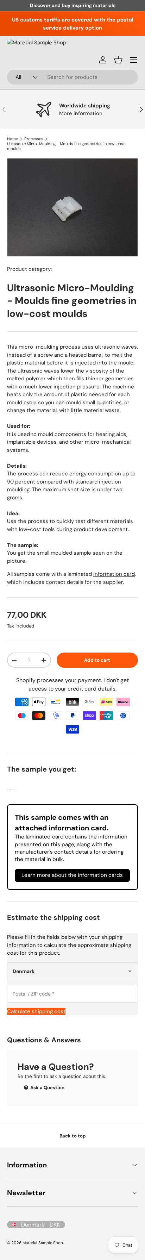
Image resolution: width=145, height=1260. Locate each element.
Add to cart (97, 660)
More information (80, 113)
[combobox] (72, 77)
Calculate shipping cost (36, 1011)
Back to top (72, 1136)
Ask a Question (46, 1088)
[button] (118, 60)
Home (12, 138)
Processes (33, 138)
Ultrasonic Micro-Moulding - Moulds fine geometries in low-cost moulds (66, 146)
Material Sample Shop (43, 1242)
